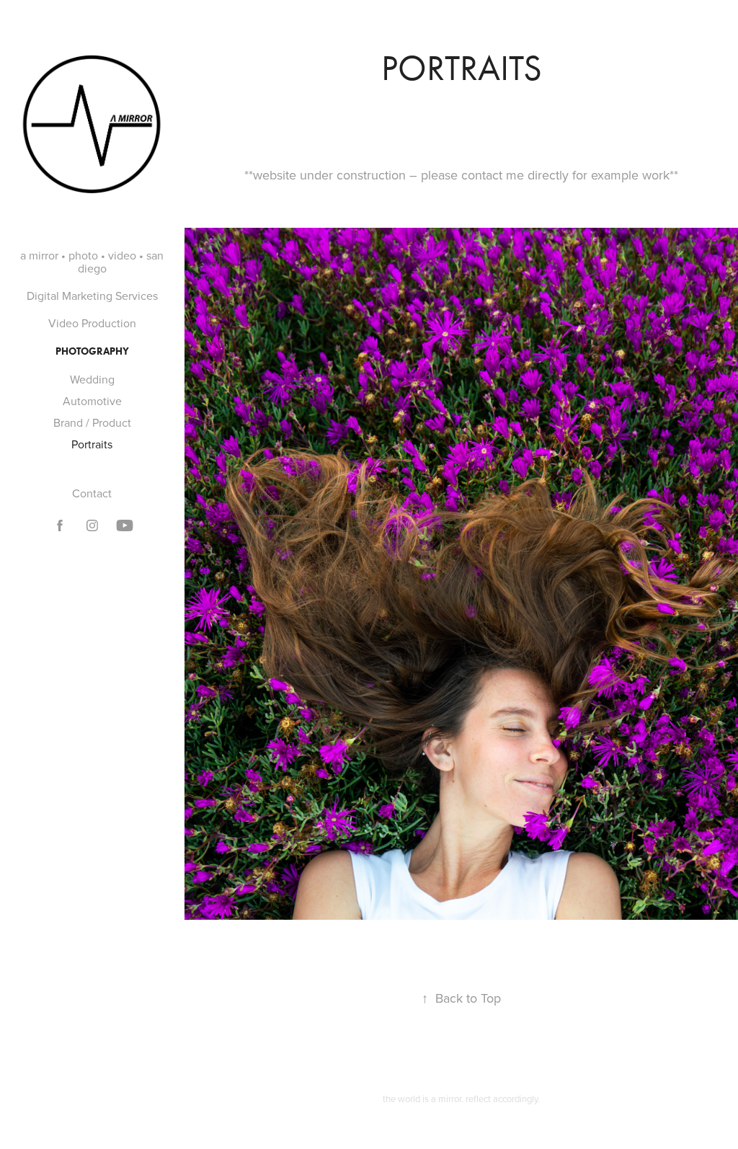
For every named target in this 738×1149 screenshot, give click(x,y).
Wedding (92, 379)
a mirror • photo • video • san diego (92, 261)
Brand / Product (92, 422)
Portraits (91, 444)
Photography (92, 351)
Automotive (92, 401)
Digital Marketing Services (92, 295)
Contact (92, 493)
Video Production (92, 323)
